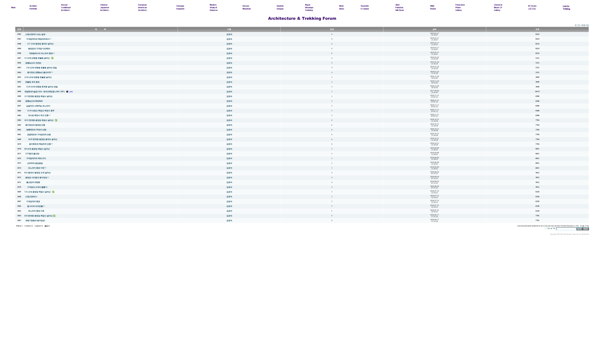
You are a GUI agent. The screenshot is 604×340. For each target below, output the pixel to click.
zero (580, 234)
